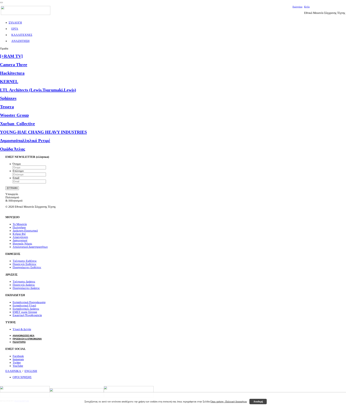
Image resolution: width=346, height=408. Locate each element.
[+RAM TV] (11, 56)
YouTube (18, 365)
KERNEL (9, 81)
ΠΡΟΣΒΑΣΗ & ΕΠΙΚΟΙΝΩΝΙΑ (27, 339)
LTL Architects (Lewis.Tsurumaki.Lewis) (38, 90)
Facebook (18, 356)
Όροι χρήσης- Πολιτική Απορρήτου (228, 401)
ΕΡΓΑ (14, 28)
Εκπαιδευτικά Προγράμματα (29, 302)
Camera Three (13, 64)
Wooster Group (14, 115)
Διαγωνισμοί (20, 240)
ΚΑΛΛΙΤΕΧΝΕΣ (21, 34)
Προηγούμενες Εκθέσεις (27, 267)
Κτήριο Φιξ (19, 233)
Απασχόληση (20, 237)
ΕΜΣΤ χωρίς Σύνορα (25, 312)
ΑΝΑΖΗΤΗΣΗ (20, 40)
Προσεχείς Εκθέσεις (24, 264)
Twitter (17, 362)
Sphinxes (8, 98)
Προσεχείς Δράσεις (24, 284)
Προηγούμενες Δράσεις (26, 288)
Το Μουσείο (20, 224)
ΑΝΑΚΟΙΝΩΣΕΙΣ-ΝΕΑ (23, 335)
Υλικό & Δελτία (22, 329)
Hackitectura (12, 73)
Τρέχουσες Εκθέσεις (25, 260)
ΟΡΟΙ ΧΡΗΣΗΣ (22, 377)
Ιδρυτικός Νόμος (22, 243)
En (308, 7)
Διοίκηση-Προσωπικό (25, 230)
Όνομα (17, 163)
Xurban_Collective (17, 123)
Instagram (18, 359)
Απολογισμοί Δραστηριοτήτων (30, 246)
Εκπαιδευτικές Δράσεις (26, 308)
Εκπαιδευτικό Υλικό (24, 305)
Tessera (7, 106)
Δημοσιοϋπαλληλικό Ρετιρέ (25, 140)
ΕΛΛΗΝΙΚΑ (13, 371)
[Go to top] (1, 2)
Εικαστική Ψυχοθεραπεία (27, 315)
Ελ (305, 7)
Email (16, 177)
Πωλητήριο (297, 7)
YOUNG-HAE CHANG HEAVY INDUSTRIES (43, 132)
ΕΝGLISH (31, 371)
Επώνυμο (18, 170)
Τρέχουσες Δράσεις (24, 281)
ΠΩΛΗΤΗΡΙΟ (19, 342)
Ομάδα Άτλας (12, 149)
